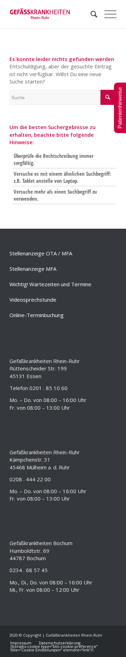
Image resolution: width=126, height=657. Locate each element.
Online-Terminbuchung (36, 315)
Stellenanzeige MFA (32, 268)
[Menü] (107, 14)
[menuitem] (90, 14)
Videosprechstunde (32, 299)
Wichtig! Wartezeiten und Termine (50, 284)
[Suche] (90, 14)
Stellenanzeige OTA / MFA (40, 253)
